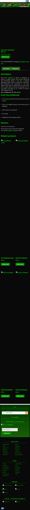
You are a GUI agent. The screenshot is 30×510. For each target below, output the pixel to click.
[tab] (6, 68)
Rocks (4, 472)
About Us (5, 451)
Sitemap (5, 449)
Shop (16, 444)
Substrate (17, 472)
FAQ (4, 446)
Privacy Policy (19, 454)
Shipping (17, 446)
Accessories (6, 474)
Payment (17, 449)
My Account (18, 453)
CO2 (16, 474)
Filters (4, 463)
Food (16, 465)
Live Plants (6, 467)
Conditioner (6, 469)
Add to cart (5, 57)
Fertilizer (17, 469)
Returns (17, 448)
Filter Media (18, 463)
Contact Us (6, 448)
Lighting (5, 465)
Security (17, 451)
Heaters (17, 470)
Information (6, 453)
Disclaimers (6, 444)
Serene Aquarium (7, 1)
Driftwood (23, 61)
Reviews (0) (15, 68)
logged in (10, 130)
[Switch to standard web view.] (27, 1)
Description (6, 68)
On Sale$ (5, 475)
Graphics (5, 454)
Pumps (4, 470)
